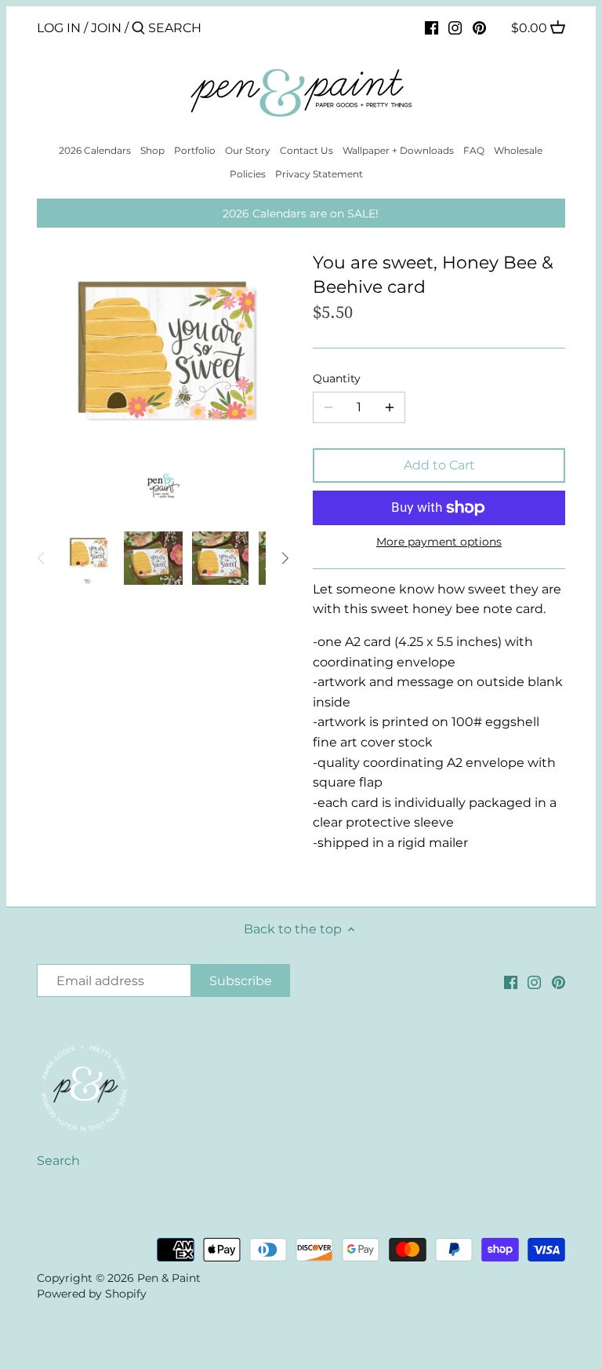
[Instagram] (455, 27)
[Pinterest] (479, 27)
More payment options (439, 542)
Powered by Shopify (92, 1294)
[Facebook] (431, 27)
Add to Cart (439, 465)
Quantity (337, 378)
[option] (87, 558)
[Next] (284, 558)
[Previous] (41, 558)
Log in (59, 27)
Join (106, 27)
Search (58, 1160)
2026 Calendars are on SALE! (301, 213)
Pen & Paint (169, 1278)
